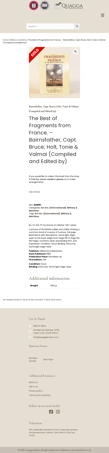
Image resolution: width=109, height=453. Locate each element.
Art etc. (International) (53, 207)
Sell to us (33, 386)
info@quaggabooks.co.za (45, 337)
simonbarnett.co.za (81, 450)
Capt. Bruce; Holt (52, 106)
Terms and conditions (40, 395)
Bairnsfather (35, 106)
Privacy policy (35, 390)
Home (6, 40)
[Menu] (102, 15)
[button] (75, 51)
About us (33, 382)
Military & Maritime (18, 40)
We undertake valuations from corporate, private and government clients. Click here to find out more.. (53, 432)
